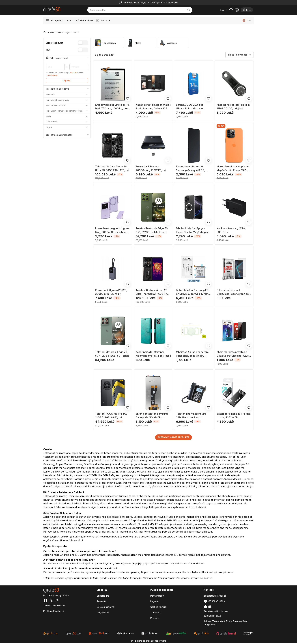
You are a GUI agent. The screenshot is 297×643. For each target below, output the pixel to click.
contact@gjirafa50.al (215, 595)
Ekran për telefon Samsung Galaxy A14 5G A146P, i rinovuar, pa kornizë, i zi (152, 415)
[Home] (44, 32)
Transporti (155, 612)
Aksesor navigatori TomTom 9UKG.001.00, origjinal (233, 106)
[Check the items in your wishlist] (231, 10)
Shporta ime (103, 595)
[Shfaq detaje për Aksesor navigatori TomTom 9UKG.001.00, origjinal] (234, 83)
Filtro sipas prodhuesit (61, 135)
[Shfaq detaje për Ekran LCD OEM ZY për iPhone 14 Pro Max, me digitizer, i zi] (193, 83)
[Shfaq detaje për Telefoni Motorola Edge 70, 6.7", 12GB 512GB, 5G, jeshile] (112, 331)
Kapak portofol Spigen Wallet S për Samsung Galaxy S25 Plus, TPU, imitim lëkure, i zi (153, 106)
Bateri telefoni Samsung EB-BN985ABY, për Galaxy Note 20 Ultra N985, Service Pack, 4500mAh (193, 292)
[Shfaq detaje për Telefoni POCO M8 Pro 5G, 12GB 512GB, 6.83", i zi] (112, 392)
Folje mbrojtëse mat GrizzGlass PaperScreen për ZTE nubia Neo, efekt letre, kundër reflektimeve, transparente (233, 292)
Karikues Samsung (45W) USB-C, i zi (231, 230)
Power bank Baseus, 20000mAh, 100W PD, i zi (151, 168)
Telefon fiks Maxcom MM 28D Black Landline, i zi (191, 415)
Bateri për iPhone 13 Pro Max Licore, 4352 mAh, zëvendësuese (234, 415)
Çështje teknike (158, 607)
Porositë (101, 601)
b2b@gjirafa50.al (213, 615)
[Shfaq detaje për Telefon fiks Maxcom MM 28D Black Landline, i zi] (193, 392)
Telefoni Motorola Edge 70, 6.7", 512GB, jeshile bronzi (152, 230)
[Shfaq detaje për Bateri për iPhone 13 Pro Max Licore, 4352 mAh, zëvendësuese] (234, 392)
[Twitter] (51, 600)
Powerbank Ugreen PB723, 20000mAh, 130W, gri (111, 292)
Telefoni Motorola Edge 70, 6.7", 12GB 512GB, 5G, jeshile (112, 353)
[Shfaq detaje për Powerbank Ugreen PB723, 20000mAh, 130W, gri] (112, 269)
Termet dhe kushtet (54, 605)
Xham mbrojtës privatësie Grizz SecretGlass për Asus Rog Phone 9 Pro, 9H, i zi (233, 354)
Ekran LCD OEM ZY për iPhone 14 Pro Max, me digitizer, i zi (189, 106)
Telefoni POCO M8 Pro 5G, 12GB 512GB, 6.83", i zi (111, 415)
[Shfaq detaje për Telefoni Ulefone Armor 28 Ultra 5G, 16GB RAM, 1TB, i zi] (112, 145)
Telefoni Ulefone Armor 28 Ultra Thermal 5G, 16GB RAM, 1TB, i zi (153, 292)
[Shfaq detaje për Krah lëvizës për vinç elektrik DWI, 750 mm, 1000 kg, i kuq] (112, 83)
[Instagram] (56, 600)
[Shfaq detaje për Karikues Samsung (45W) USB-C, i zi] (234, 207)
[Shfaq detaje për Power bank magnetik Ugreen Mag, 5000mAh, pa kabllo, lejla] (112, 207)
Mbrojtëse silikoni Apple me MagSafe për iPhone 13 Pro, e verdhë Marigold (234, 168)
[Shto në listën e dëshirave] (127, 98)
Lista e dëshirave (105, 607)
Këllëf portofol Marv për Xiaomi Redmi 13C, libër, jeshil (153, 353)
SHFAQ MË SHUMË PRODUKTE (173, 437)
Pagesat (154, 601)
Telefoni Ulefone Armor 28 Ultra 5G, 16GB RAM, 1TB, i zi (112, 168)
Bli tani (188, 536)
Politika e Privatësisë (53, 611)
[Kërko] (189, 10)
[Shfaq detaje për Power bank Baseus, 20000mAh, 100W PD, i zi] (153, 145)
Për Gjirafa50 (157, 595)
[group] (108, 43)
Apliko (67, 80)
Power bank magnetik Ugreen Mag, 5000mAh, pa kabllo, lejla (112, 230)
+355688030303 (216, 601)
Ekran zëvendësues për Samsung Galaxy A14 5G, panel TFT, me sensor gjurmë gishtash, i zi (193, 168)
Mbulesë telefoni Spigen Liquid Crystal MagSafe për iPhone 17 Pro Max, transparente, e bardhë (192, 230)
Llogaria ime (103, 612)
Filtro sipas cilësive (59, 88)
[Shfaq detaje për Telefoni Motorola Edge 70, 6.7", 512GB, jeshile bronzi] (153, 207)
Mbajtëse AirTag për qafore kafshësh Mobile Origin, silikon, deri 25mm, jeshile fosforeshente (192, 354)
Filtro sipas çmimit (59, 58)
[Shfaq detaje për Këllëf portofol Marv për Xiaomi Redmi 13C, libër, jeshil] (153, 331)
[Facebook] (45, 600)
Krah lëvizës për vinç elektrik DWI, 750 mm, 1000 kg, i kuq (112, 106)
